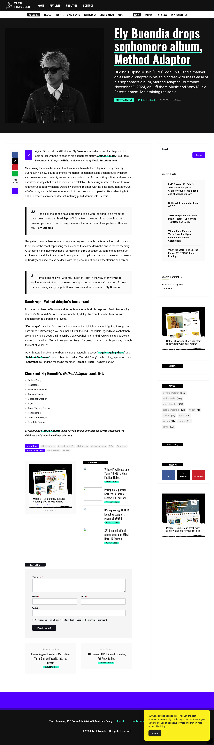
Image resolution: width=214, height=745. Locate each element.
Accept (155, 733)
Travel (47, 14)
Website (36, 608)
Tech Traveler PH (174, 409)
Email (84, 596)
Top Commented (179, 14)
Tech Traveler (172, 398)
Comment (37, 577)
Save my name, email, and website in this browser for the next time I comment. (71, 620)
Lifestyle (58, 14)
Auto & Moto (73, 14)
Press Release (147, 100)
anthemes (166, 284)
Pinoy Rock (122, 446)
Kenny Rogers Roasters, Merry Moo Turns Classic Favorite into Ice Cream (50, 658)
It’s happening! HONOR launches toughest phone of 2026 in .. (116, 514)
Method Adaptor (98, 446)
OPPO (184, 415)
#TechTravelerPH (66, 446)
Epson (184, 421)
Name (35, 596)
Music (66, 451)
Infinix (168, 426)
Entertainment (107, 14)
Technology (90, 14)
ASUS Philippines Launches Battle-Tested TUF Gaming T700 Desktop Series (183, 218)
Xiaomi (169, 421)
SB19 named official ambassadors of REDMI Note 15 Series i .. (116, 534)
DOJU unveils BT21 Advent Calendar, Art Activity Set (106, 656)
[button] (206, 5)
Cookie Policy (158, 726)
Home (41, 5)
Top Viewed (161, 14)
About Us (71, 5)
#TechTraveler (48, 446)
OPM (111, 446)
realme (169, 415)
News (120, 14)
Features (54, 5)
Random (149, 14)
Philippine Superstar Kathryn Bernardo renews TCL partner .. (116, 494)
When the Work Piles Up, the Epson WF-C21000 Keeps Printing (183, 253)
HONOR (194, 409)
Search (165, 149)
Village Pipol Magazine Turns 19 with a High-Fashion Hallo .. (116, 473)
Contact (88, 5)
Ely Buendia (82, 446)
